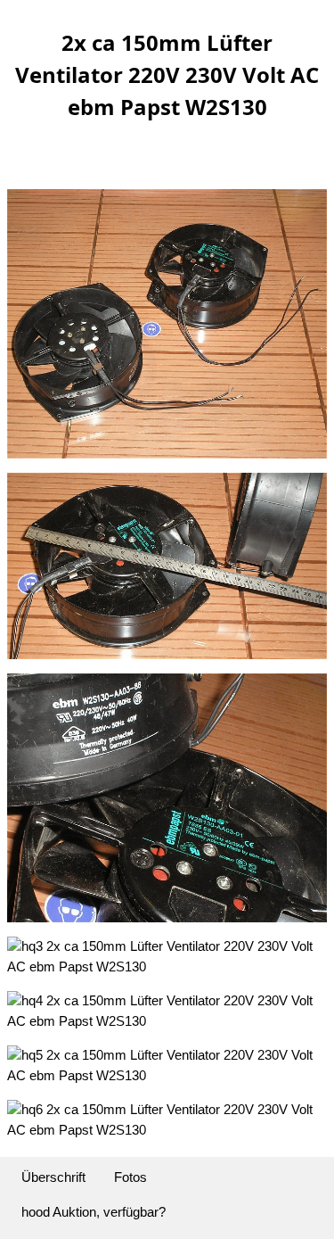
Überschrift (53, 1177)
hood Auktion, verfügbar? (93, 1211)
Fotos (130, 1177)
